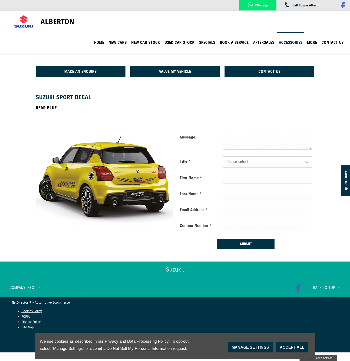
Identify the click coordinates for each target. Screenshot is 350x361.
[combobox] (267, 162)
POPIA (25, 317)
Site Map (27, 327)
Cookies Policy (31, 311)
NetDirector (20, 303)
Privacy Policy (30, 322)
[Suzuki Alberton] (70, 21)
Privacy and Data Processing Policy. (137, 341)
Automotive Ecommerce (52, 303)
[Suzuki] (23, 21)
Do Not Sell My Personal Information (139, 348)
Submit (246, 244)
